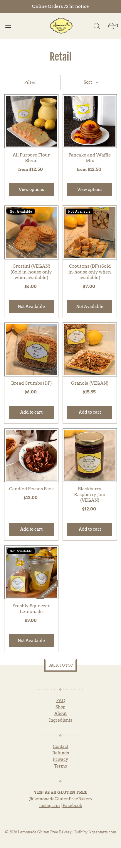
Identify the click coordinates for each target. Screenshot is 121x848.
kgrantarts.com (102, 832)
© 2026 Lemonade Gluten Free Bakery (38, 832)
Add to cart (31, 412)
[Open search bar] (97, 26)
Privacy (60, 759)
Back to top (60, 665)
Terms (60, 766)
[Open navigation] (8, 26)
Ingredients (60, 720)
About (60, 713)
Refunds (60, 753)
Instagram (49, 805)
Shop (60, 707)
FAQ (60, 700)
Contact (60, 746)
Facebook (72, 805)
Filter (30, 82)
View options (31, 189)
